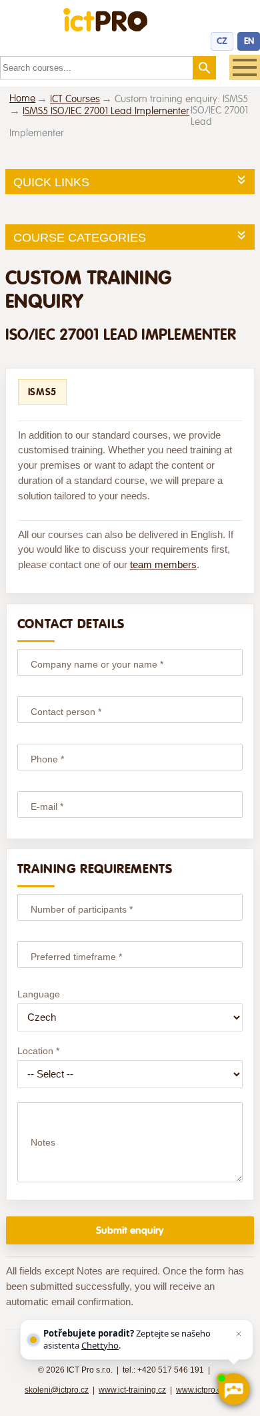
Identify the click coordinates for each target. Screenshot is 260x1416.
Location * (38, 1050)
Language (38, 994)
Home (22, 98)
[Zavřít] (238, 1334)
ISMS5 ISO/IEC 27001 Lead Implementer (106, 111)
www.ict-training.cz (132, 1390)
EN (249, 41)
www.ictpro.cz (200, 1390)
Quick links (51, 182)
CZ (222, 41)
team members (163, 564)
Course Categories (79, 237)
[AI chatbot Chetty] (233, 1389)
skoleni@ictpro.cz (57, 1390)
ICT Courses (75, 99)
